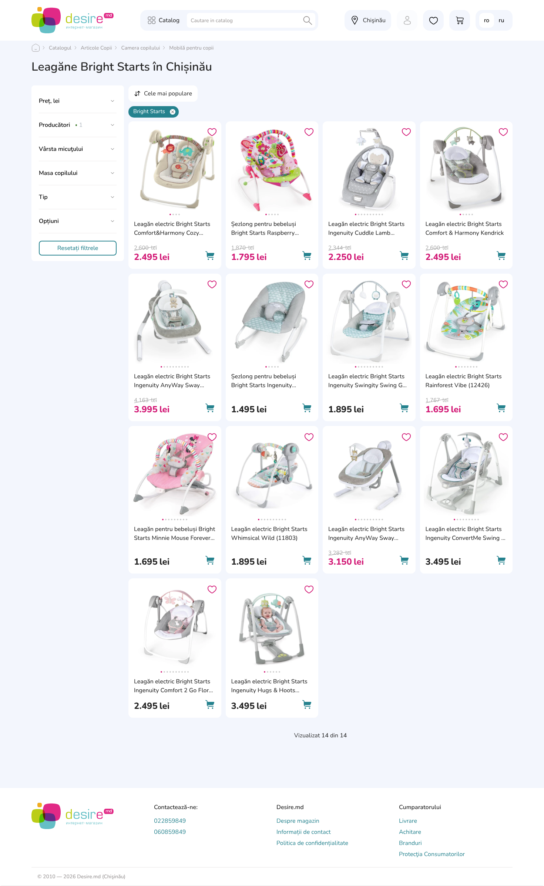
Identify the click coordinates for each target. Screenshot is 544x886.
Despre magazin (297, 821)
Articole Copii (96, 47)
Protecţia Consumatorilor (432, 854)
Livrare (408, 821)
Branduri (410, 843)
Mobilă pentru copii (191, 47)
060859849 (170, 832)
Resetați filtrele (77, 248)
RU (501, 20)
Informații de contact (303, 832)
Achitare (410, 832)
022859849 (170, 821)
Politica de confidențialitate (312, 843)
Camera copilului (140, 47)
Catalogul (60, 47)
